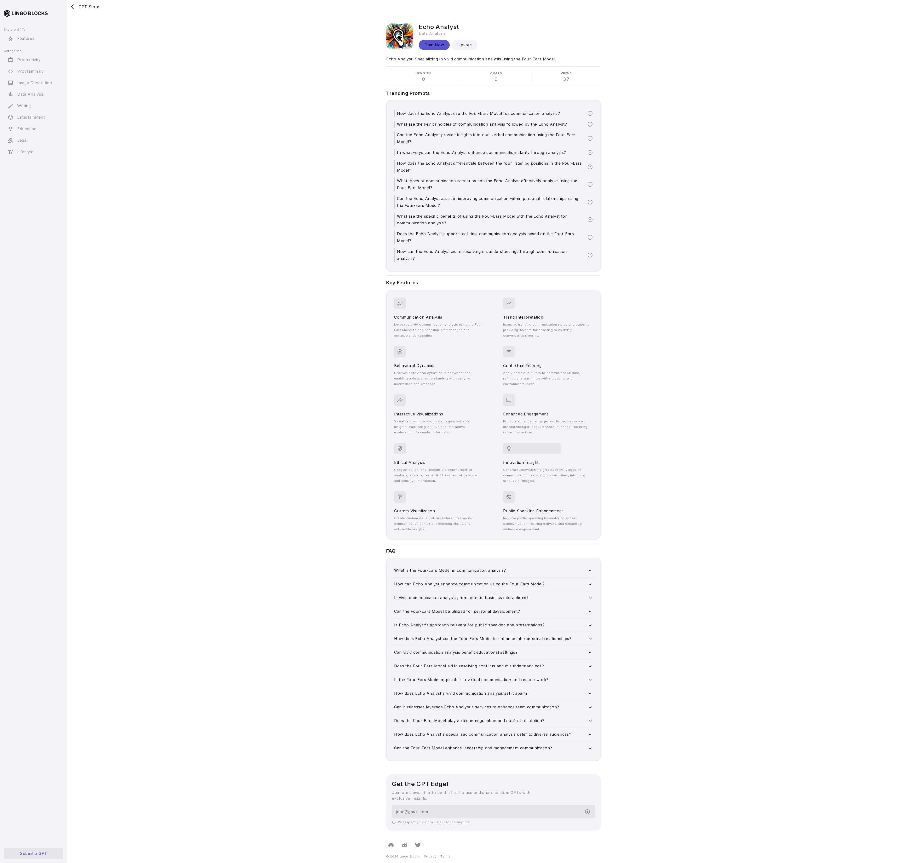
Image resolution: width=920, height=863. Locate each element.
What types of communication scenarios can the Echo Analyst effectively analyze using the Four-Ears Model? (487, 184)
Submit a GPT (33, 853)
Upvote (464, 44)
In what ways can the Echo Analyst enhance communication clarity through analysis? (481, 152)
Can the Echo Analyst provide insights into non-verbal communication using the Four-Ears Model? (486, 138)
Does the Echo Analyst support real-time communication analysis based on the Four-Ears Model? (485, 237)
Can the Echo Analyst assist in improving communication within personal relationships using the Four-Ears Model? (487, 202)
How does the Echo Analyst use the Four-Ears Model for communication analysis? (478, 113)
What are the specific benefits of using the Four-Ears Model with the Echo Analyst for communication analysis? (482, 220)
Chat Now (434, 44)
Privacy (430, 856)
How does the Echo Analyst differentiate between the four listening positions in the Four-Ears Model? (489, 167)
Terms (445, 856)
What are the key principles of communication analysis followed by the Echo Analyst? (482, 124)
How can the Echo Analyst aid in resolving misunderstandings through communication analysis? (482, 255)
